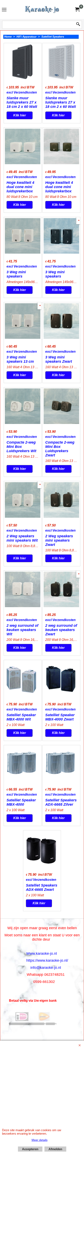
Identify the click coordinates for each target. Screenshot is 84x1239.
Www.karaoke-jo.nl (41, 953)
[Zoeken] (78, 24)
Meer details (40, 1140)
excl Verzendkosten (22, 92)
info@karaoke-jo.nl (45, 968)
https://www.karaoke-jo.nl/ (47, 960)
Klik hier (19, 115)
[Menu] (4, 10)
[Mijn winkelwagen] (77, 9)
